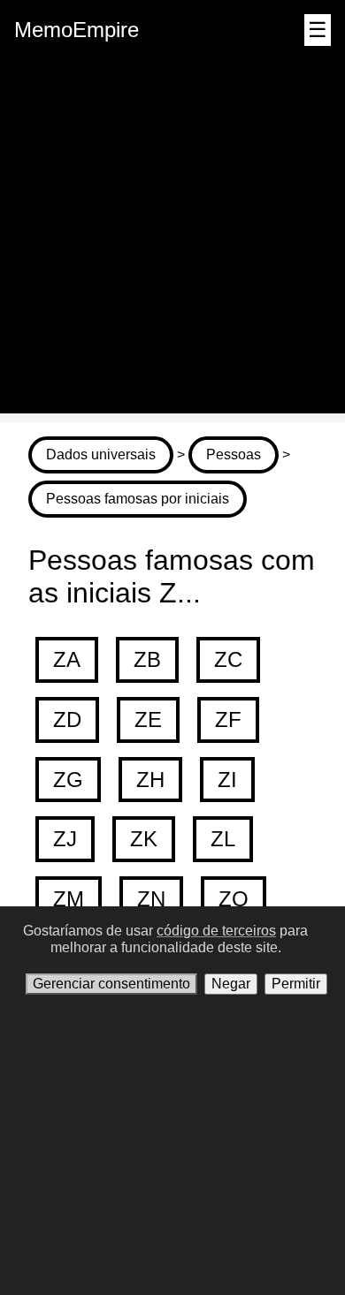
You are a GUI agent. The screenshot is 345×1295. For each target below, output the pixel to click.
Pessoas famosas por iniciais (137, 498)
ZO (233, 899)
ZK (143, 839)
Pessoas (233, 454)
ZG (68, 779)
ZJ (65, 839)
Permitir (296, 983)
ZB (147, 659)
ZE (148, 719)
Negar (230, 983)
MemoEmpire (76, 30)
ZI (227, 779)
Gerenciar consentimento (111, 983)
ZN (151, 899)
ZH (150, 779)
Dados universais (101, 454)
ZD (67, 719)
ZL (223, 839)
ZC (228, 659)
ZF (228, 719)
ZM (68, 899)
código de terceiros (216, 930)
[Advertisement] (172, 241)
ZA (66, 659)
